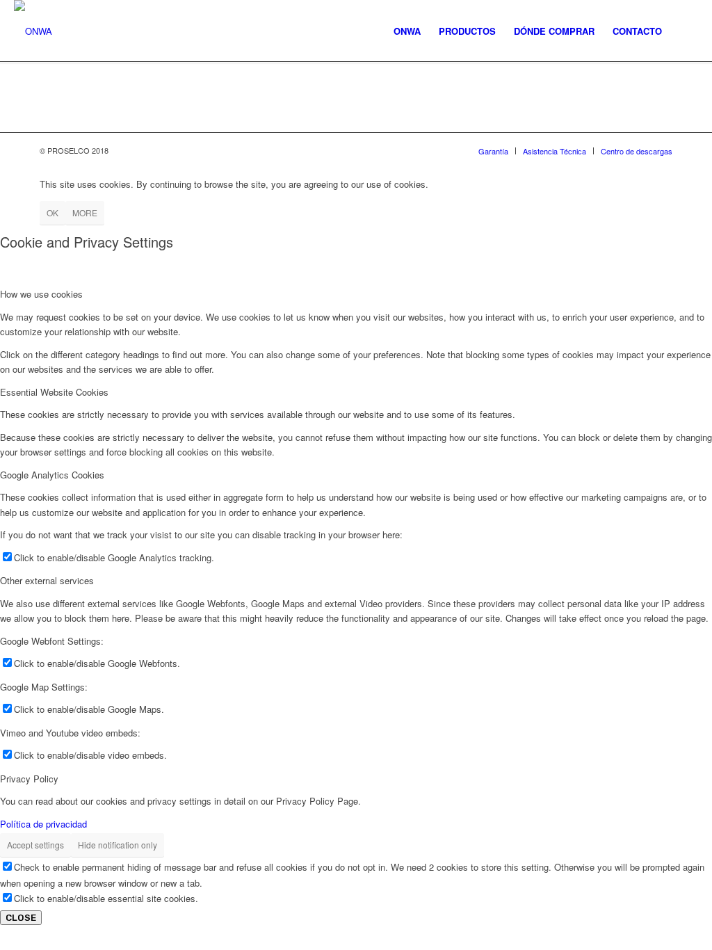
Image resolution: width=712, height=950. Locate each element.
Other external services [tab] (47, 580)
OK (52, 212)
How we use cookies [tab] (41, 293)
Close (21, 917)
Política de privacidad (43, 823)
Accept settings (35, 845)
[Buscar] (684, 31)
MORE (84, 212)
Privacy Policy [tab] (29, 778)
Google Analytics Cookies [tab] (52, 474)
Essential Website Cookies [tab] (54, 391)
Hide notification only (117, 845)
